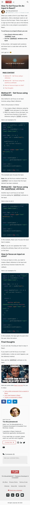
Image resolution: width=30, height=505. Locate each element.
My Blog (5, 482)
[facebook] (3, 402)
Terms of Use (23, 482)
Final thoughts (9, 88)
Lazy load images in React (12, 395)
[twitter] (9, 402)
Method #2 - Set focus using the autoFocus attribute (14, 81)
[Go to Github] (7, 495)
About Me (14, 486)
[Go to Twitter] (17, 495)
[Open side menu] (2, 2)
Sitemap (6, 486)
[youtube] (4, 447)
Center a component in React (13, 397)
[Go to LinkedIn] (12, 495)
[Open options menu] (27, 2)
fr (13, 2)
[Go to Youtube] (22, 495)
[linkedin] (14, 402)
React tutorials (18, 385)
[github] (18, 443)
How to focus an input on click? (14, 85)
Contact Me (8, 442)
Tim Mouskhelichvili (10, 422)
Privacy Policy (13, 482)
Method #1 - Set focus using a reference (14, 77)
